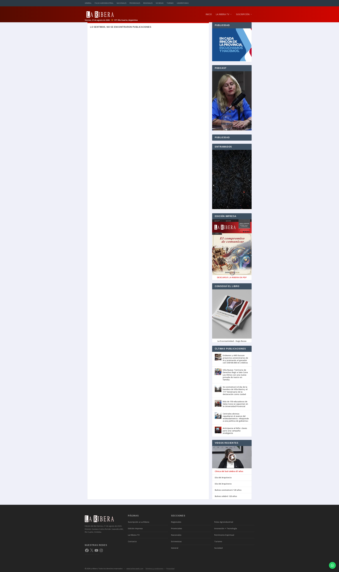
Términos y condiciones (154, 568)
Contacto (132, 541)
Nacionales (121, 3)
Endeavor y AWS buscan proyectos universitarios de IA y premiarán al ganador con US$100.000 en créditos (235, 359)
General (88, 3)
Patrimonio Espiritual (224, 535)
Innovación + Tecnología (225, 528)
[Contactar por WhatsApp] (332, 565)
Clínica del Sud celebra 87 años (229, 471)
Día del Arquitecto (223, 477)
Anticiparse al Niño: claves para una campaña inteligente (235, 430)
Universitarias (183, 3)
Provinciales (135, 3)
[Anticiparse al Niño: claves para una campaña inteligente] (218, 430)
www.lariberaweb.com (134, 568)
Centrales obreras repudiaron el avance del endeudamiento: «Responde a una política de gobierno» (236, 417)
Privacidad (170, 568)
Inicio (209, 14)
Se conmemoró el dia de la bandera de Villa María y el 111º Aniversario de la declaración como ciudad (235, 390)
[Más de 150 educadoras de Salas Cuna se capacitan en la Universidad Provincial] (218, 403)
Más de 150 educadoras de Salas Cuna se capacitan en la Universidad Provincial (235, 404)
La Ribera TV (222, 14)
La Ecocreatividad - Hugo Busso (231, 341)
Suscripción (242, 14)
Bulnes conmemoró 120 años (228, 490)
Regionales (148, 3)
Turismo (170, 3)
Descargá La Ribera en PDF (232, 277)
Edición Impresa (135, 528)
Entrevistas (176, 541)
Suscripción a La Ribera (138, 522)
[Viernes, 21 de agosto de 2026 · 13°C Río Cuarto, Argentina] (111, 14)
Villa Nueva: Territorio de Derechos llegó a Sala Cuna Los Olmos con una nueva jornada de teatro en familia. (235, 375)
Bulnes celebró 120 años (226, 496)
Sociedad (160, 3)
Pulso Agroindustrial (104, 3)
